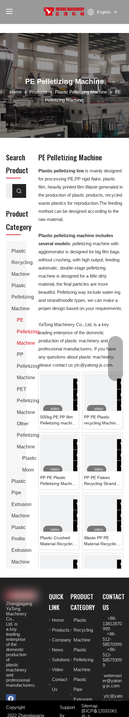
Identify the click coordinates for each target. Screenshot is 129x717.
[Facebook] (11, 699)
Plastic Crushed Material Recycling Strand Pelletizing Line (57, 541)
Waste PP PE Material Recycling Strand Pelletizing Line (101, 541)
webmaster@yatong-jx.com (112, 680)
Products (61, 629)
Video (57, 669)
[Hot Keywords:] (19, 191)
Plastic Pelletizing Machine (22, 297)
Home (58, 620)
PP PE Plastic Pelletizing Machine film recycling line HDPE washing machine (58, 480)
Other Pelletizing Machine (28, 435)
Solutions (61, 659)
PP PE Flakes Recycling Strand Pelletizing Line (100, 480)
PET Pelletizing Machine (28, 401)
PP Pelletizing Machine (28, 366)
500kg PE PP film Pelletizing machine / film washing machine (58, 420)
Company (61, 639)
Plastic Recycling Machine (22, 262)
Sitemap (89, 705)
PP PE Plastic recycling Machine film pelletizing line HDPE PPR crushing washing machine (101, 420)
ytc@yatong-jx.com (93, 364)
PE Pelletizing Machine (28, 331)
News (57, 649)
